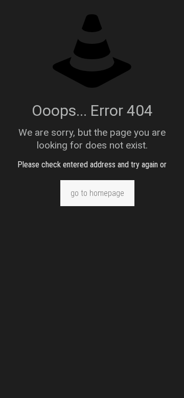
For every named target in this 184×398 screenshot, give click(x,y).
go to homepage (97, 193)
